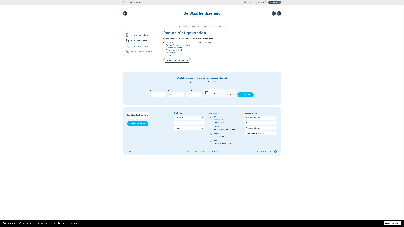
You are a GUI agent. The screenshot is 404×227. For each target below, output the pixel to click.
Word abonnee (274, 2)
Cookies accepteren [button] (392, 223)
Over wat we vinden (174, 48)
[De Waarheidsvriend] (202, 13)
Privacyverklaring (204, 151)
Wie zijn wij (183, 26)
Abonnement (208, 26)
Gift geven (178, 128)
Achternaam (172, 91)
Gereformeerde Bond (139, 35)
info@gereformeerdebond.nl (225, 129)
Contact (221, 26)
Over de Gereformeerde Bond (178, 45)
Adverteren (196, 26)
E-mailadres (190, 91)
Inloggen (250, 2)
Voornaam (153, 91)
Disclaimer (215, 151)
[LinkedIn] (125, 13)
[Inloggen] (279, 13)
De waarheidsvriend (174, 50)
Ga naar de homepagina (177, 60)
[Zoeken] (274, 13)
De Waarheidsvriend (134, 2)
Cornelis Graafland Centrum (142, 51)
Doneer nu (261, 2)
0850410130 (219, 136)
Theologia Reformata (139, 46)
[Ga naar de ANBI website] (129, 151)
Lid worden (170, 53)
